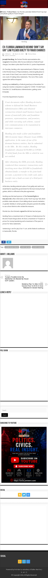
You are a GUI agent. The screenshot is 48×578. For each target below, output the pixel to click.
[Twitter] (24, 495)
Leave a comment (10, 55)
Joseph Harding (38, 247)
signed (22, 211)
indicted (14, 84)
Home (4, 12)
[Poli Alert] (24, 4)
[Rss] (20, 495)
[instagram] (28, 495)
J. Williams (7, 54)
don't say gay (25, 247)
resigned (6, 62)
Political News (11, 12)
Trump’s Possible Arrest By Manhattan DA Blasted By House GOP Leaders (16, 278)
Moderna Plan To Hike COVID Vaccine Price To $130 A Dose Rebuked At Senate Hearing (32, 285)
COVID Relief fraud (12, 247)
